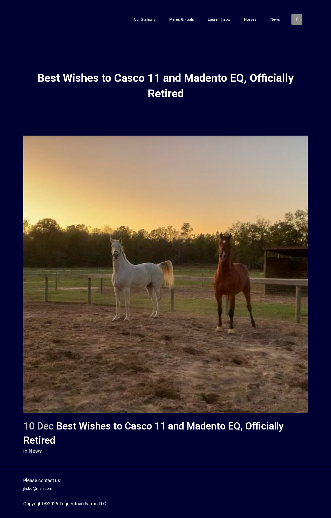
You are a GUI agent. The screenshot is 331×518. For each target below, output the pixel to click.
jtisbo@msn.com (37, 488)
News (35, 451)
